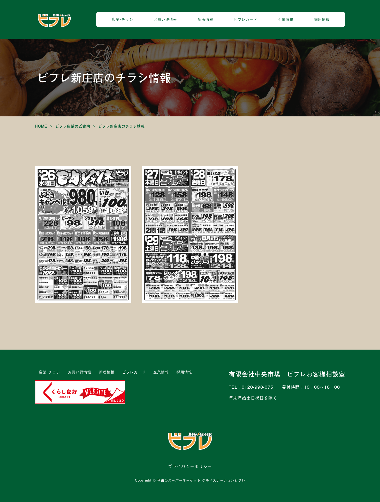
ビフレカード (245, 19)
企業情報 (285, 19)
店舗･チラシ (122, 19)
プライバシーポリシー (190, 466)
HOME (41, 126)
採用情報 (322, 19)
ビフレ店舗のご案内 (72, 126)
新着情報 (205, 19)
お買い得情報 (165, 19)
